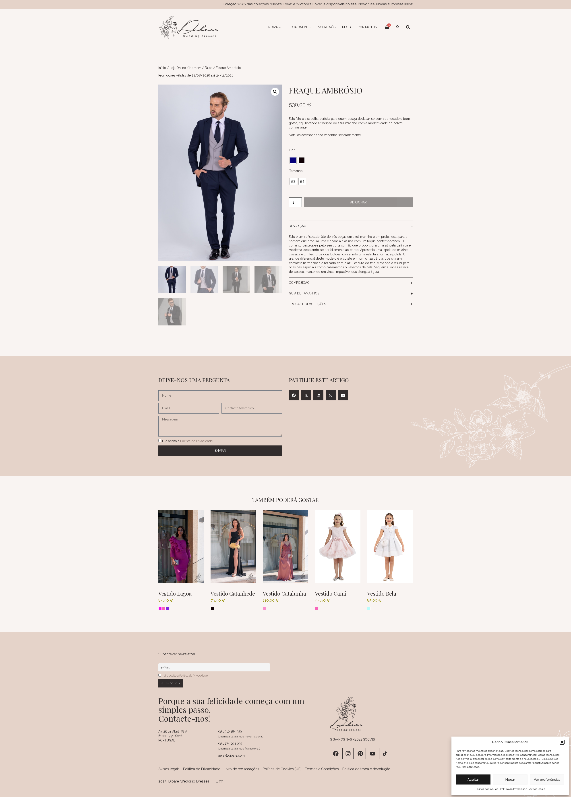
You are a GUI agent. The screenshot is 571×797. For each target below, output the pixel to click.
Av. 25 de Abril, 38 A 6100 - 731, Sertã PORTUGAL (172, 736)
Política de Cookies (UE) (282, 769)
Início (162, 68)
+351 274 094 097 (230, 743)
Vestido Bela (381, 593)
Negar (510, 780)
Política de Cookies (487, 789)
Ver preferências (547, 780)
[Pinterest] (360, 753)
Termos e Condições (322, 769)
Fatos (208, 68)
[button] (562, 742)
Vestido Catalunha (284, 593)
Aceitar (473, 780)
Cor (292, 150)
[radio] (293, 160)
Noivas (273, 27)
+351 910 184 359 (230, 731)
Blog (346, 27)
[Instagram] (348, 753)
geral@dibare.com (231, 755)
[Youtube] (372, 753)
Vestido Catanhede (233, 593)
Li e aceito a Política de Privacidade (186, 675)
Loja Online (299, 27)
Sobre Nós (326, 27)
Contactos (367, 27)
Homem (195, 68)
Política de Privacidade (513, 789)
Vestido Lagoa (175, 593)
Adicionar (358, 202)
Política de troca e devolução (366, 769)
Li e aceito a (187, 441)
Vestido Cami (330, 593)
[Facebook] (335, 753)
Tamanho (296, 171)
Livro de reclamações (241, 769)
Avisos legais (537, 789)
